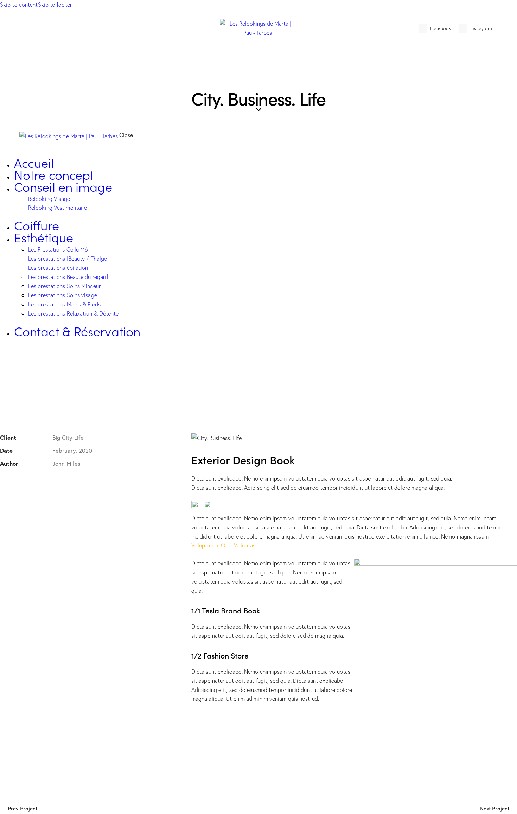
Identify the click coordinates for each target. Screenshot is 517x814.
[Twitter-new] (4, 483)
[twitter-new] (11, 365)
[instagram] (27, 365)
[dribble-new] (20, 365)
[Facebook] (25, 483)
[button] (66, 483)
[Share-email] (46, 483)
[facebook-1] (4, 365)
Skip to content (19, 4)
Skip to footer (55, 4)
